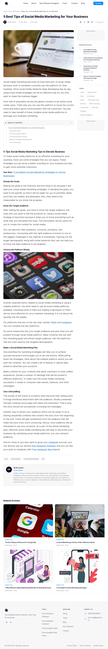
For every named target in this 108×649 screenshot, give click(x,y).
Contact (74, 3)
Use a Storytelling (15, 142)
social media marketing (31, 459)
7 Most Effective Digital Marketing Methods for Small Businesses (28, 588)
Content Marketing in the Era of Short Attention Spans (75, 542)
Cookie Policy (98, 646)
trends (82, 92)
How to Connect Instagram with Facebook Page (92, 77)
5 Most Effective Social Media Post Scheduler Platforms (93, 59)
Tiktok (54, 322)
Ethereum (83, 103)
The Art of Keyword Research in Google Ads (20, 542)
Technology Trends (93, 100)
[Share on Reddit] (92, 22)
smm (6, 459)
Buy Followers (68, 626)
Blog (83, 3)
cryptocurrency (92, 92)
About (33, 3)
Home (25, 3)
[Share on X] (84, 22)
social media (90, 96)
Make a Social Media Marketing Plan (21, 139)
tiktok (82, 96)
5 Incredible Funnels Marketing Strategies (90, 50)
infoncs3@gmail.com (95, 619)
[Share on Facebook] (80, 22)
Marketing (16, 11)
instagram (83, 111)
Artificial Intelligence (86, 115)
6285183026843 (94, 613)
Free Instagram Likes (50, 628)
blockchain (95, 107)
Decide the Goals (15, 131)
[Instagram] (6, 622)
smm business (15, 459)
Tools (64, 3)
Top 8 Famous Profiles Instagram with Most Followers (90, 68)
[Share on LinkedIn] (88, 22)
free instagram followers (44, 446)
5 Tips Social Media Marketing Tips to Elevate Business (26, 128)
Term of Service (85, 646)
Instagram (67, 322)
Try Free (98, 3)
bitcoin (82, 100)
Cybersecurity (84, 107)
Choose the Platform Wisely (18, 136)
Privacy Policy (72, 646)
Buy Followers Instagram (49, 3)
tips (43, 459)
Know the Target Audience (18, 133)
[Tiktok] (10, 622)
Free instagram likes (42, 449)
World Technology (94, 103)
